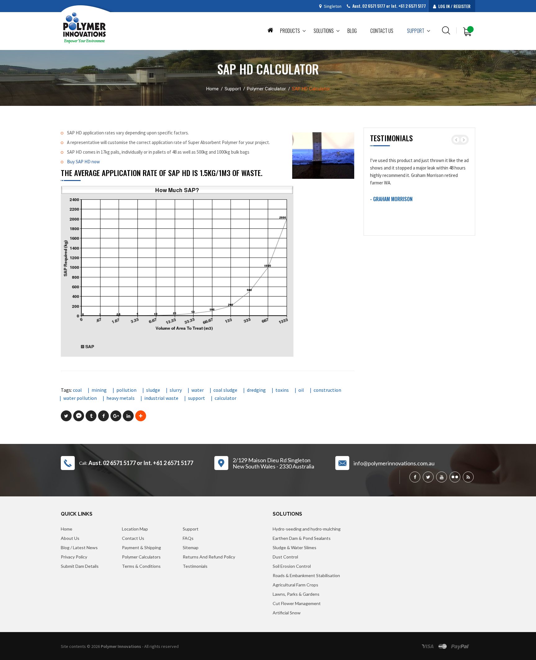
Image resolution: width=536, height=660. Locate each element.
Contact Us (133, 538)
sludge (153, 390)
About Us (70, 538)
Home (270, 29)
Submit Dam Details (80, 566)
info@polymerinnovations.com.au (394, 463)
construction (327, 390)
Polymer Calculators (141, 556)
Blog (352, 30)
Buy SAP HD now (83, 162)
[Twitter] (428, 477)
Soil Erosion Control (292, 566)
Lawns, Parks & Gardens (296, 594)
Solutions (324, 30)
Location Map (135, 528)
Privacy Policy (74, 556)
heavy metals (120, 398)
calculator (225, 398)
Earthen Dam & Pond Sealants (302, 538)
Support (415, 30)
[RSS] (468, 477)
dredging (256, 390)
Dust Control (285, 556)
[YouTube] (441, 477)
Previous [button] (456, 140)
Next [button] (464, 140)
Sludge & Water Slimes (294, 547)
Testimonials (195, 566)
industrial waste (161, 398)
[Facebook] (414, 477)
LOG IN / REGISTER (454, 6)
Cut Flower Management (297, 603)
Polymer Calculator (266, 89)
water (197, 390)
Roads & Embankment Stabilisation (306, 575)
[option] (419, 178)
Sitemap (191, 547)
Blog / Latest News (79, 547)
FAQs (188, 538)
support (196, 398)
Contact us (381, 30)
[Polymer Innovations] (84, 27)
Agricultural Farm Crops (295, 584)
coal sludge (225, 390)
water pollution (80, 398)
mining (99, 390)
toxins (282, 390)
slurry (176, 390)
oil (301, 390)
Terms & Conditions (141, 566)
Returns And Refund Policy (209, 556)
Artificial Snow (287, 612)
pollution (126, 390)
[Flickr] (454, 477)
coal (77, 390)
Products (290, 30)
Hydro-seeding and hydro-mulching (307, 528)
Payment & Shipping (141, 547)
